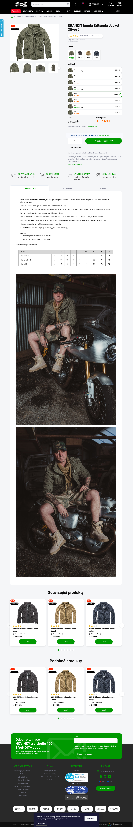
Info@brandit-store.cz (107, 771)
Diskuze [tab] (103, 188)
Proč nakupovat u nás (49, 770)
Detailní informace (74, 164)
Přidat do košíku (101, 141)
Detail (27, 641)
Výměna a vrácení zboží (23, 780)
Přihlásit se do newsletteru (84, 754)
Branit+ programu (104, 135)
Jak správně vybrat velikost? (22, 786)
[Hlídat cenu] (87, 153)
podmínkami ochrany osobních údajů (96, 748)
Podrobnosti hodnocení (95, 36)
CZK (76, 3)
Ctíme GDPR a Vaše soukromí (50, 777)
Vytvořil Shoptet (102, 824)
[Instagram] (104, 776)
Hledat (68, 4)
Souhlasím (90, 818)
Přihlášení (23, 792)
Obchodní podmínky (50, 774)
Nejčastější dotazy (22, 777)
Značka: (73, 41)
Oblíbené (22, 774)
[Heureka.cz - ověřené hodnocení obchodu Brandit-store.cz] (76, 777)
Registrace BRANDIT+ (22, 789)
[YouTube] (109, 776)
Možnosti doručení (92, 126)
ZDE (107, 746)
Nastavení (41, 823)
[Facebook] (100, 776)
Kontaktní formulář (105, 788)
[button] (58, 650)
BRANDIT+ (86, 746)
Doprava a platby (23, 783)
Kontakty (49, 780)
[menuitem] (16, 11)
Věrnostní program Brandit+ (22, 771)
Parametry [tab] (67, 188)
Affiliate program (23, 795)
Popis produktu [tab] (30, 188)
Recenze (76, 770)
